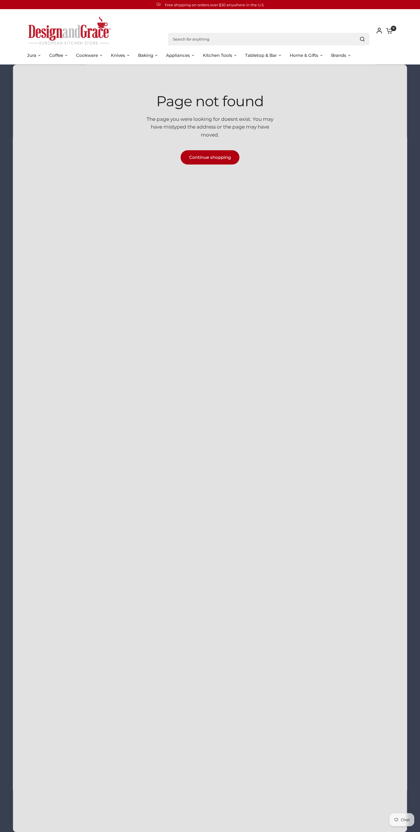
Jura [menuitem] (31, 55)
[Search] (362, 39)
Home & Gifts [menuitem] (304, 55)
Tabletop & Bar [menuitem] (261, 55)
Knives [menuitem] (118, 55)
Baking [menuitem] (145, 55)
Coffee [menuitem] (56, 55)
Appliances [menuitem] (178, 55)
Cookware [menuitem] (87, 55)
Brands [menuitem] (338, 55)
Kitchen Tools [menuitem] (217, 55)
